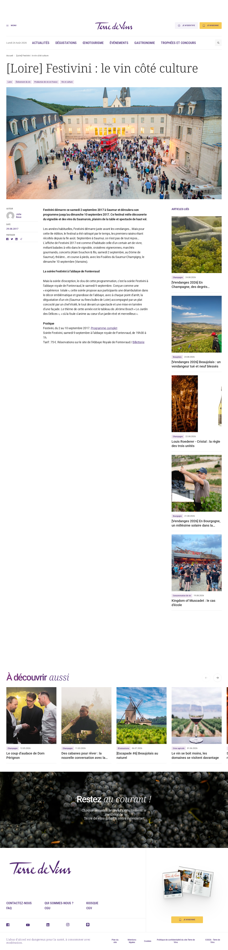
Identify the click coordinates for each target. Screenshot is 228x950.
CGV (89, 908)
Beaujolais (177, 357)
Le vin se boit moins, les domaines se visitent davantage (195, 755)
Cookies (147, 941)
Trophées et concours (178, 43)
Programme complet (104, 328)
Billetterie (138, 342)
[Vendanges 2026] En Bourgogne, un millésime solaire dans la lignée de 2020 (196, 523)
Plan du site (115, 941)
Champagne (178, 277)
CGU (47, 908)
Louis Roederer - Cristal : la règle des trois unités (196, 443)
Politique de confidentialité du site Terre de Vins (176, 941)
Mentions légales (132, 941)
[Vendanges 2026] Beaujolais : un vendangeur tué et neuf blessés (196, 364)
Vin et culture (67, 82)
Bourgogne (177, 516)
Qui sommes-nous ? (59, 903)
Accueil (9, 55)
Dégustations (66, 43)
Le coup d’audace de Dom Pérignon (25, 755)
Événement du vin (23, 82)
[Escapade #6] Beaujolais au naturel (137, 755)
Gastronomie (144, 43)
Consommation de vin (182, 596)
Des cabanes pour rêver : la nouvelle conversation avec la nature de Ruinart (83, 755)
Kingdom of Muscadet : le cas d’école (193, 603)
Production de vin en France (45, 82)
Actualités (40, 43)
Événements (119, 43)
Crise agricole (178, 748)
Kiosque (92, 903)
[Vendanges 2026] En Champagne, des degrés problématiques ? (189, 284)
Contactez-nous (19, 903)
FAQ (9, 908)
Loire (10, 82)
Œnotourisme (93, 43)
